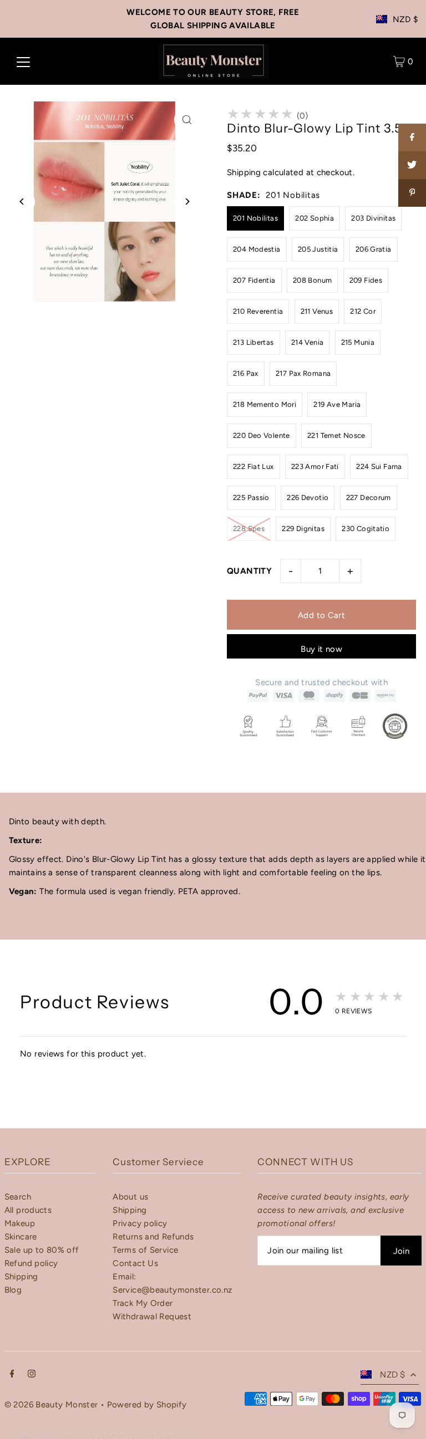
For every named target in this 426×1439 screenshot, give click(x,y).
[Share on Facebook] (412, 137)
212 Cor (363, 311)
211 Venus (317, 311)
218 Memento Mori (264, 404)
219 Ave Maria (337, 404)
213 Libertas (253, 342)
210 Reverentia (258, 311)
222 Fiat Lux (253, 466)
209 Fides (365, 280)
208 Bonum (312, 280)
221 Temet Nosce (336, 435)
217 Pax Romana (303, 373)
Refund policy (31, 1263)
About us (130, 1197)
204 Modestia (257, 249)
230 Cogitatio (365, 528)
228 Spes (249, 528)
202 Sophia (314, 218)
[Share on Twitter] (412, 165)
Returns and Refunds (153, 1237)
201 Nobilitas (255, 218)
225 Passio (251, 497)
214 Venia (307, 342)
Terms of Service (145, 1250)
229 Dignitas (303, 528)
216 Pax (245, 373)
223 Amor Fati (315, 466)
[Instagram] (32, 1374)
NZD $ (405, 19)
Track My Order (143, 1303)
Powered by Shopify (147, 1405)
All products (28, 1210)
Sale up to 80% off (41, 1250)
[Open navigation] (23, 61)
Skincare (20, 1237)
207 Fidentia (254, 280)
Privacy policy (140, 1223)
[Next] (186, 201)
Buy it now (321, 649)
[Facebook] (12, 1374)
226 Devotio (307, 497)
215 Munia (357, 342)
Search (17, 1197)
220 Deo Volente (261, 435)
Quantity (249, 571)
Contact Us (135, 1263)
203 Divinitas (373, 218)
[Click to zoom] (186, 119)
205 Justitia (318, 249)
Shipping (244, 172)
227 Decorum (368, 497)
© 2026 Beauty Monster (52, 1405)
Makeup (19, 1223)
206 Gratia (374, 249)
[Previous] (22, 201)
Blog (13, 1290)
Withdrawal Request (152, 1316)
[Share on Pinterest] (412, 193)
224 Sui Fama (379, 466)
